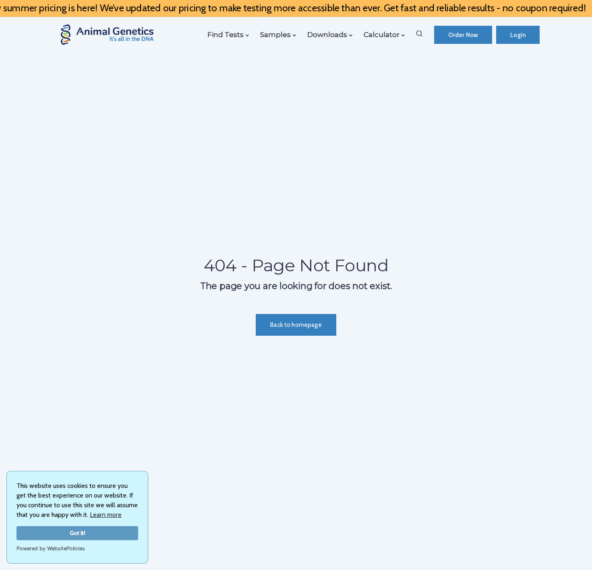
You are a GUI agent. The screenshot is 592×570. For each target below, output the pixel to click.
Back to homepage (295, 324)
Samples (275, 35)
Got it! (77, 533)
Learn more (106, 514)
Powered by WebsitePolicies (51, 548)
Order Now (463, 35)
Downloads (327, 35)
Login (518, 35)
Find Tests (225, 35)
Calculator (381, 35)
